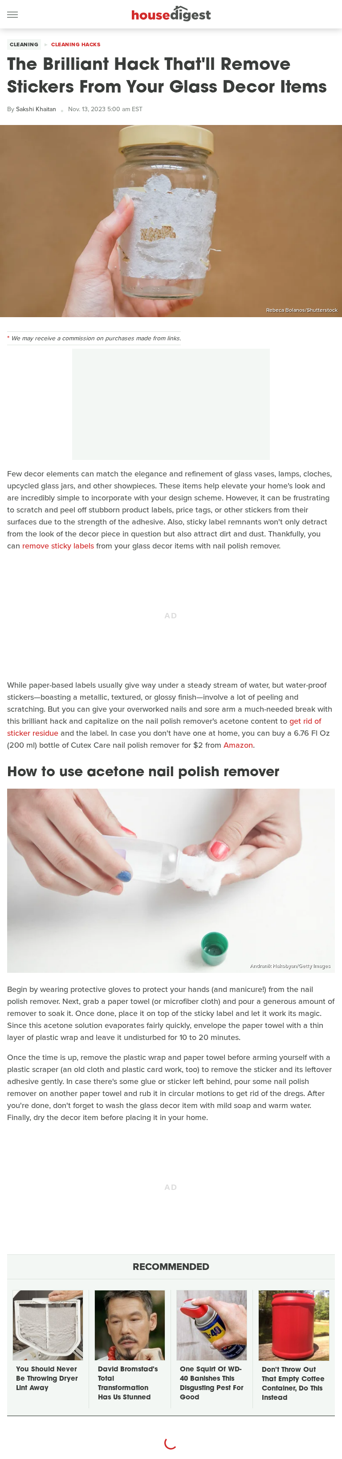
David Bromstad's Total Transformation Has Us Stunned (128, 1383)
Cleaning (24, 44)
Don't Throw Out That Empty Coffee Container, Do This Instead (293, 1384)
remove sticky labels (58, 546)
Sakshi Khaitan (36, 109)
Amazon (238, 745)
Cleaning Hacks (75, 44)
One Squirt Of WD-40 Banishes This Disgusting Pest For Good (211, 1383)
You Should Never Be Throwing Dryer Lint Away (46, 1379)
